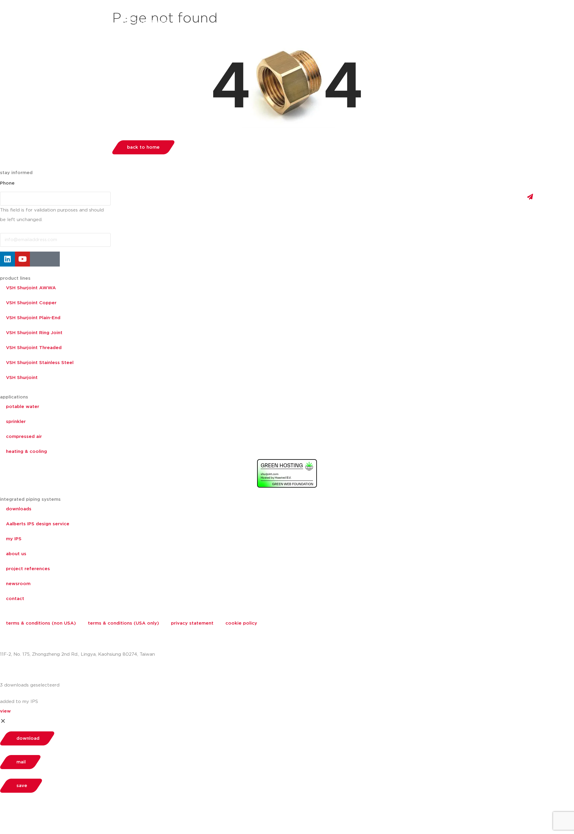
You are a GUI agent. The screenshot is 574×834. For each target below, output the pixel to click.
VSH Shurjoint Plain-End (33, 318)
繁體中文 (451, 12)
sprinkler (16, 421)
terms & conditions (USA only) (123, 623)
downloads (18, 509)
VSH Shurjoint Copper (31, 303)
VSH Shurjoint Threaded (34, 348)
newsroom (18, 584)
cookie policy (241, 623)
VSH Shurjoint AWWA (31, 288)
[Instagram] (37, 259)
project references (28, 569)
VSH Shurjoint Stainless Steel (40, 362)
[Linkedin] (7, 259)
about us (378, 12)
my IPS (14, 539)
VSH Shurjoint (22, 377)
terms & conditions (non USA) (41, 623)
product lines (15, 278)
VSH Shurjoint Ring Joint (34, 333)
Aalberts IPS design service (37, 524)
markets (240, 12)
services (346, 12)
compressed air (24, 436)
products (208, 12)
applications (276, 12)
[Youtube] (22, 259)
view (5, 711)
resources (313, 12)
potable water (22, 406)
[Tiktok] (52, 259)
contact (15, 598)
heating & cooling (26, 451)
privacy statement (192, 623)
